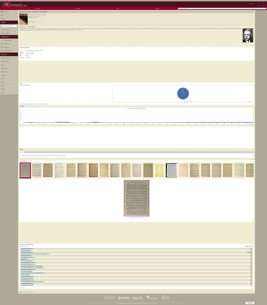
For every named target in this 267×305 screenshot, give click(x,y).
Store (117, 8)
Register (263, 5)
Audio (22, 151)
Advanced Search (5, 29)
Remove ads (251, 3)
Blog (2, 82)
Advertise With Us (135, 303)
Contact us (32, 292)
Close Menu (5, 11)
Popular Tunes (4, 71)
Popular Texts (4, 68)
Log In (2, 15)
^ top (253, 45)
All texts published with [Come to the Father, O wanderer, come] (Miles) (34, 104)
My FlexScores (6, 43)
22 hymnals (35, 17)
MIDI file (24, 155)
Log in (259, 5)
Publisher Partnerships (143, 303)
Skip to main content (4, 0)
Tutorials (3, 89)
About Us (3, 92)
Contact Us (129, 303)
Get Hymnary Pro (153, 303)
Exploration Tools (5, 61)
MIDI (34, 21)
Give (149, 303)
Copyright (121, 303)
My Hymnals (6, 47)
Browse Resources (5, 57)
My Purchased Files (7, 50)
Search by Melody (5, 33)
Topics (2, 64)
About (117, 303)
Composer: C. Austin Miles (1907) (35, 16)
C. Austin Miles (28, 52)
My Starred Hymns (7, 40)
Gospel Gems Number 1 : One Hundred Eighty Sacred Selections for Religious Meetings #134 (47, 155)
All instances (22, 287)
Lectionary (3, 75)
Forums (2, 85)
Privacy (124, 303)
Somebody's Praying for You (25, 85)
